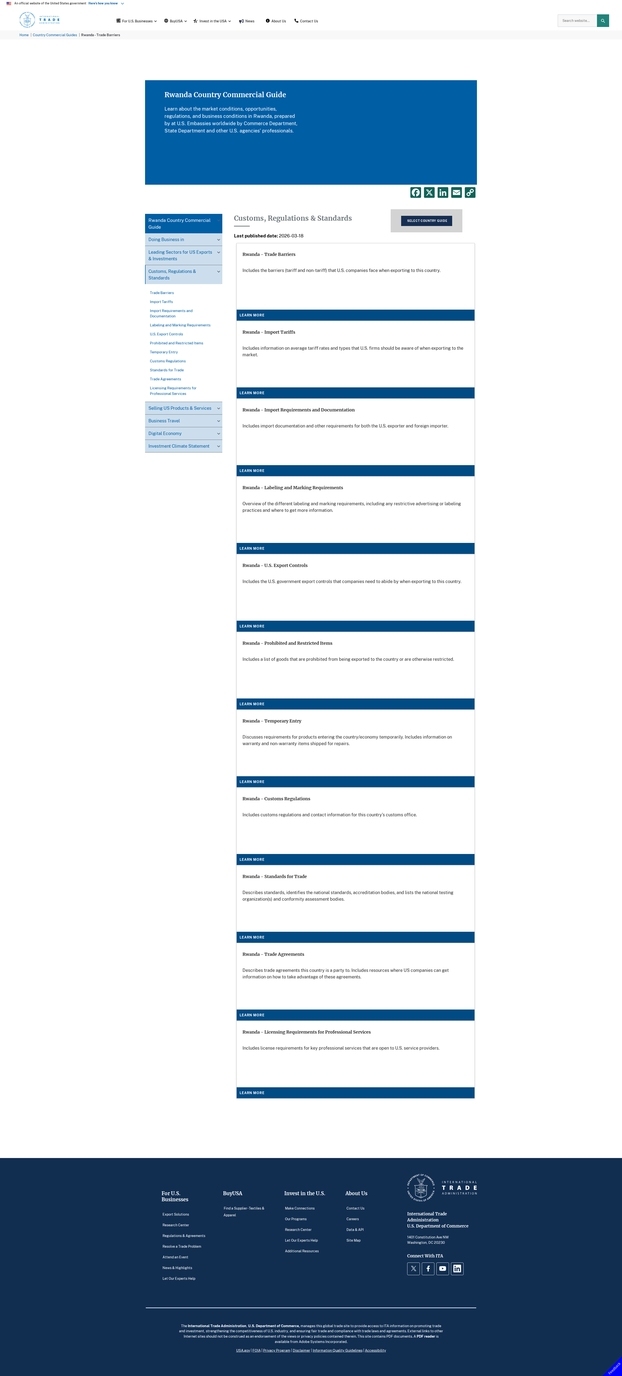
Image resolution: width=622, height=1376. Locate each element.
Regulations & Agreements (184, 1236)
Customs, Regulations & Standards (172, 275)
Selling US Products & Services (179, 408)
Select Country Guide (427, 221)
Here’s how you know (104, 3)
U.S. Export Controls (166, 334)
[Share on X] (429, 192)
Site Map (353, 1240)
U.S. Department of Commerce (273, 1326)
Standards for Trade (167, 370)
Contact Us (355, 1208)
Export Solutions (176, 1214)
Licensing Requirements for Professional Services (173, 390)
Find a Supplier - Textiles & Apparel (244, 1211)
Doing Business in (166, 239)
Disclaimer (301, 1350)
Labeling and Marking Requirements (180, 325)
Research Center (176, 1225)
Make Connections (300, 1208)
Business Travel (164, 420)
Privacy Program (276, 1350)
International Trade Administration (217, 1326)
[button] (136, 21)
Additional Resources (302, 1251)
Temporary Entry (164, 352)
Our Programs (296, 1219)
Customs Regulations (168, 361)
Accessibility (375, 1350)
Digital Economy (165, 433)
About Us (356, 1193)
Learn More (252, 315)
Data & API (355, 1230)
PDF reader (426, 1336)
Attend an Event (175, 1257)
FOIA (256, 1350)
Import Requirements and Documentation (171, 313)
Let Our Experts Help (179, 1278)
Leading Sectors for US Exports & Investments (180, 255)
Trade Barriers (162, 292)
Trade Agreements (165, 379)
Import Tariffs (161, 301)
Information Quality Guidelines (338, 1350)
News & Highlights (177, 1268)
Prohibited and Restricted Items (176, 343)
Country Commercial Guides (55, 35)
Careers (352, 1219)
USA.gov (243, 1350)
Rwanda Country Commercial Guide (179, 224)
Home (24, 35)
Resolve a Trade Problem (182, 1246)
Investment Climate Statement (178, 446)
